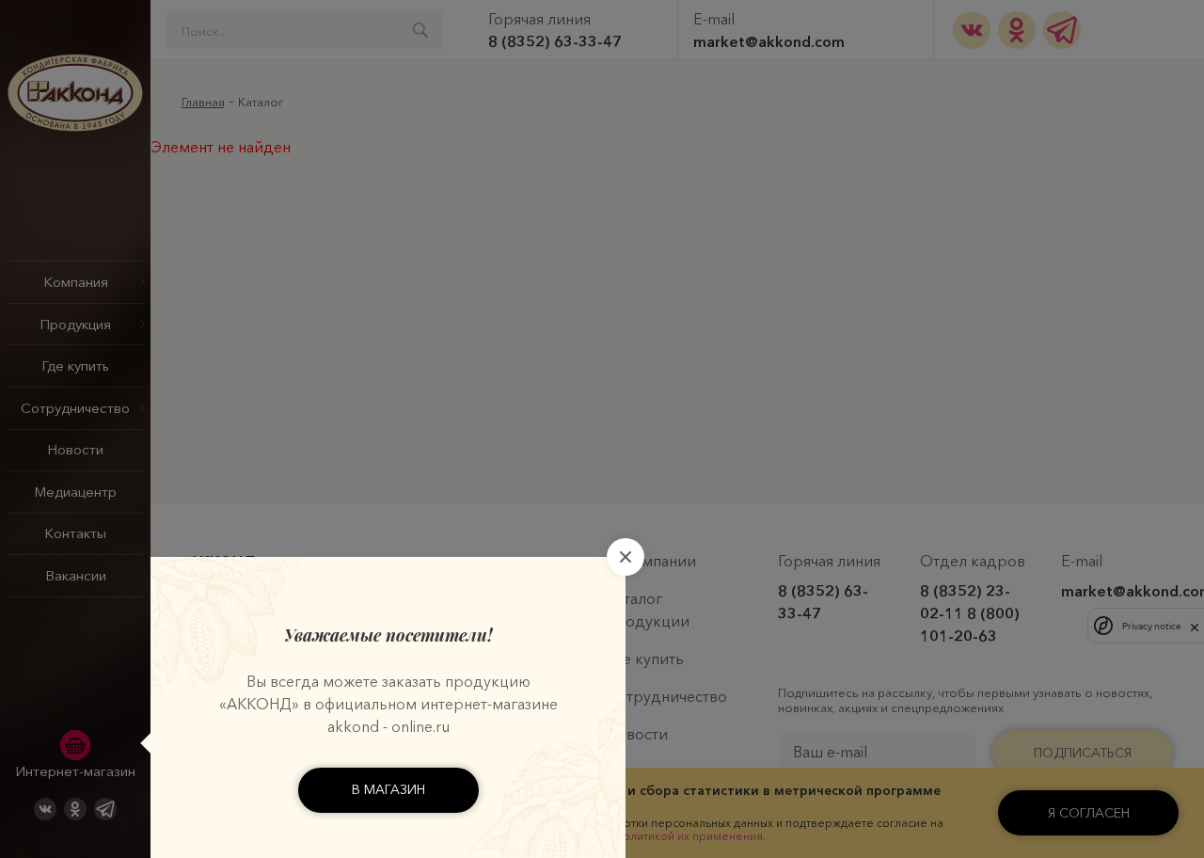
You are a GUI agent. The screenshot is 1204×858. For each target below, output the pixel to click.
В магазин (388, 789)
